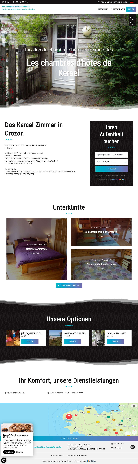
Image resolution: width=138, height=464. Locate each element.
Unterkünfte (103, 9)
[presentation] (132, 18)
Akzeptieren (9, 452)
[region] (17, 439)
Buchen (131, 9)
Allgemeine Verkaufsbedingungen (77, 455)
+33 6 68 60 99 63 (119, 444)
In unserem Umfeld (118, 9)
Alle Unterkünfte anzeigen (69, 285)
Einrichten (19, 452)
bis (113, 155)
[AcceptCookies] (3, 460)
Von (100, 155)
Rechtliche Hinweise (57, 455)
